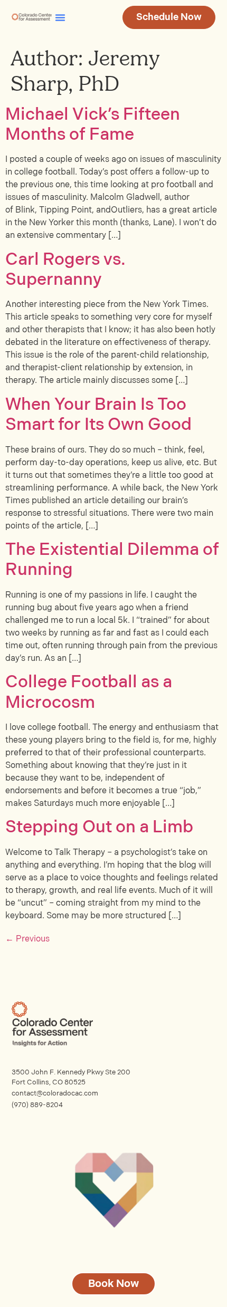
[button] (60, 17)
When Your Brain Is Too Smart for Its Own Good (98, 415)
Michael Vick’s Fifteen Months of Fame (92, 124)
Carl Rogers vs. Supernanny (65, 269)
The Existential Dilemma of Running (112, 560)
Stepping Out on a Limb (99, 827)
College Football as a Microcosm (88, 692)
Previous (27, 939)
